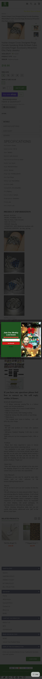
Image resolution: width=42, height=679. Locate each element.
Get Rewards (11, 343)
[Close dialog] (40, 323)
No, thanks (11, 346)
